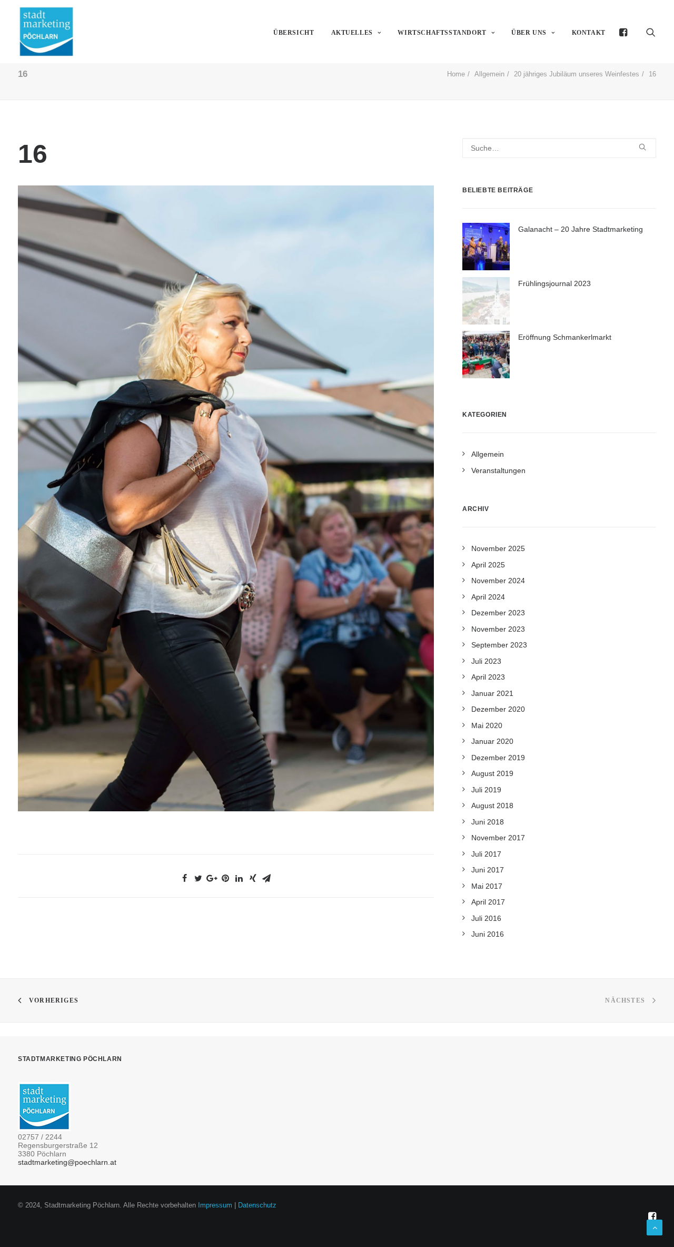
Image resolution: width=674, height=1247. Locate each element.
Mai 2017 (486, 886)
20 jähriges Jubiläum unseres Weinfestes (576, 74)
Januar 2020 (492, 741)
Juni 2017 (487, 870)
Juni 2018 (487, 822)
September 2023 (499, 645)
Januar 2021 (492, 693)
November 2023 (498, 629)
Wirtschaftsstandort (442, 32)
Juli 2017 (486, 854)
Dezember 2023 (498, 612)
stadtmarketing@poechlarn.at (67, 1162)
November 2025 (498, 548)
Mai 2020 (486, 725)
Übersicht (293, 32)
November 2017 (498, 837)
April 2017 (488, 902)
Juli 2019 (486, 789)
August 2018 (492, 805)
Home (456, 74)
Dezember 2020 (498, 709)
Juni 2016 (487, 934)
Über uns (529, 32)
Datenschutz (257, 1205)
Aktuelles (352, 32)
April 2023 (488, 677)
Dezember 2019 (498, 757)
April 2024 (488, 597)
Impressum (215, 1205)
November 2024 (498, 580)
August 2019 (492, 773)
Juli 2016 (486, 918)
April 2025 (488, 565)
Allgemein (489, 74)
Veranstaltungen (498, 470)
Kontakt (589, 32)
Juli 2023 (486, 661)
